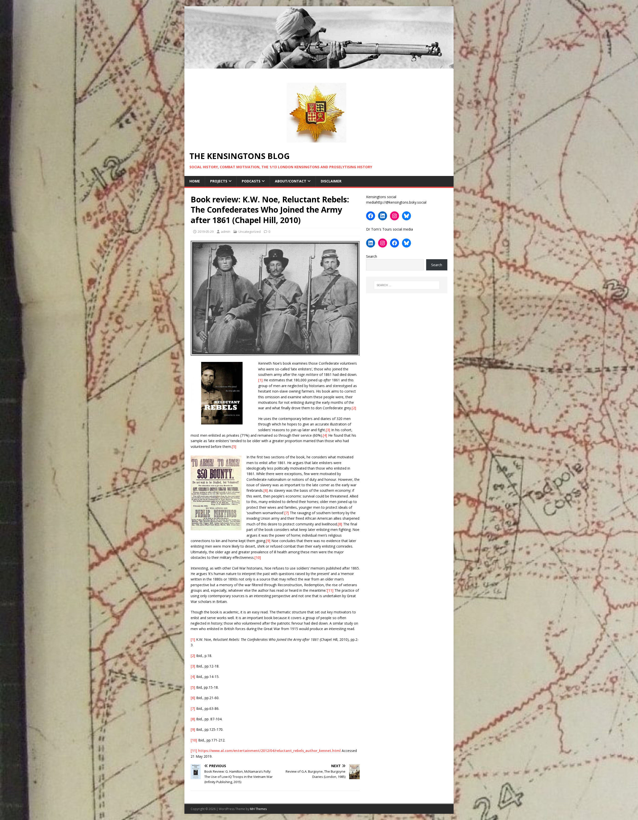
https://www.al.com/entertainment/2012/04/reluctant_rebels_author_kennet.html (269, 750)
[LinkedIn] (382, 215)
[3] (328, 429)
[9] (268, 540)
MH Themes (258, 809)
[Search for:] (406, 285)
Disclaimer (331, 181)
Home (194, 181)
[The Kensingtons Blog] (319, 65)
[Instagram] (394, 215)
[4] (325, 435)
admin (225, 231)
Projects (218, 181)
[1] (260, 380)
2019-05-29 (206, 231)
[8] (340, 524)
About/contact (290, 181)
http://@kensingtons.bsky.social (401, 202)
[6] (265, 490)
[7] (286, 512)
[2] (354, 408)
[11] (330, 590)
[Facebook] (370, 215)
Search (371, 256)
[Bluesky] (406, 215)
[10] (257, 557)
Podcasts (251, 181)
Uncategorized (250, 231)
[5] (234, 446)
